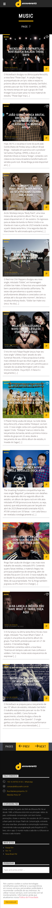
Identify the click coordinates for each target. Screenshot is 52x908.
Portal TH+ (9, 847)
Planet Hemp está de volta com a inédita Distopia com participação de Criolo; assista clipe (26, 398)
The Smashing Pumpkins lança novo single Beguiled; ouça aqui (26, 467)
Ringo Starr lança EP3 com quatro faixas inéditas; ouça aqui (27, 540)
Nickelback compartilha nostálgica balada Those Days (26, 51)
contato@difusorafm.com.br (18, 786)
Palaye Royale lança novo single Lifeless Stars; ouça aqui (26, 329)
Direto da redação (11, 67)
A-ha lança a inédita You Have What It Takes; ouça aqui (26, 609)
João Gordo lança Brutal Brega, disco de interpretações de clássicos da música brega (27, 121)
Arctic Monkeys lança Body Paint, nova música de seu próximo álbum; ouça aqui (26, 190)
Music (6, 37)
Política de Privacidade (28, 897)
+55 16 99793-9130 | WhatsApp (20, 782)
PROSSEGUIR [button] (11, 902)
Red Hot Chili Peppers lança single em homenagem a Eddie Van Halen (26, 256)
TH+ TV (8, 851)
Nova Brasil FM (11, 854)
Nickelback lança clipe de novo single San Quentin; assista (26, 681)
